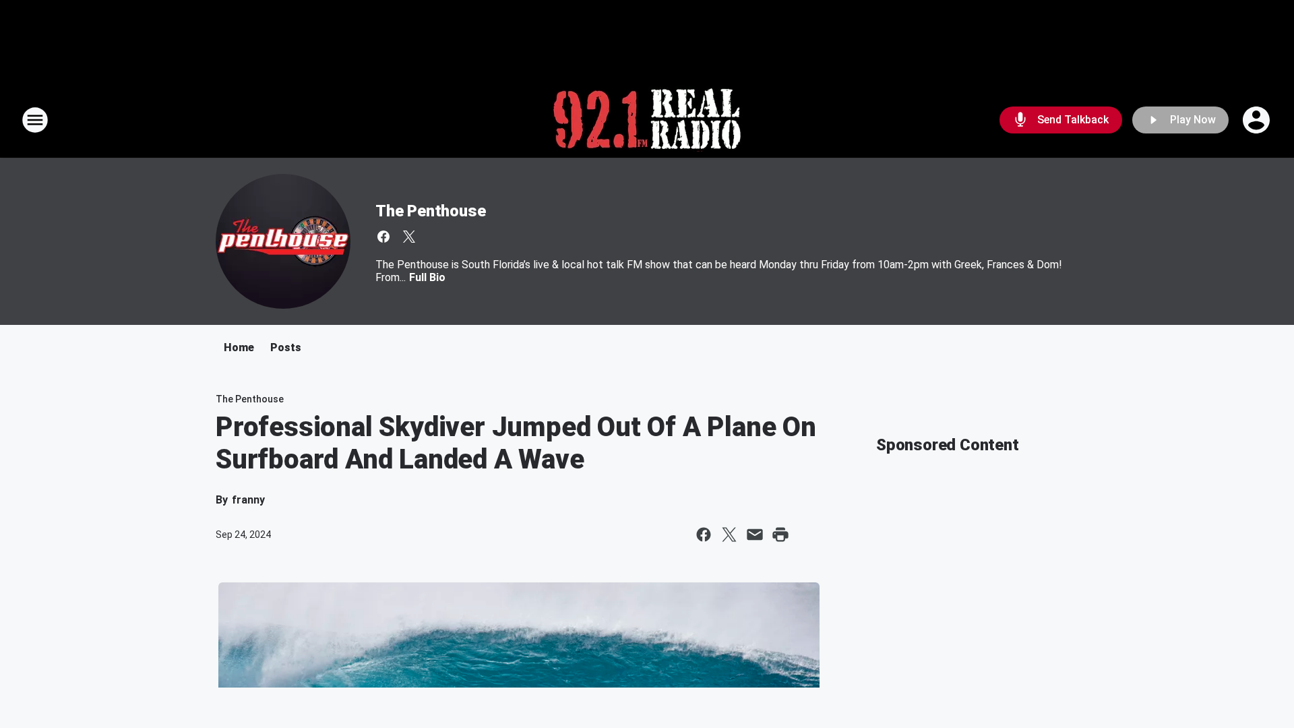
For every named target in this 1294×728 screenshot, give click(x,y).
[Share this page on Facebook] (703, 534)
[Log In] (1257, 120)
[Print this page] (780, 534)
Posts (285, 347)
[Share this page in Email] (754, 534)
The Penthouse (430, 211)
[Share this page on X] (729, 534)
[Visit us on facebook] (383, 237)
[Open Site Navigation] (35, 120)
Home (239, 347)
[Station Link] (647, 120)
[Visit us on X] (409, 237)
